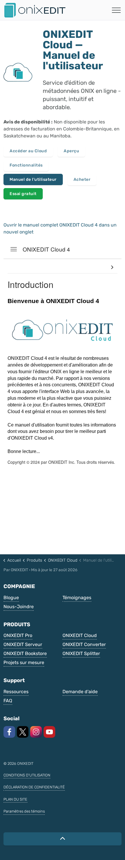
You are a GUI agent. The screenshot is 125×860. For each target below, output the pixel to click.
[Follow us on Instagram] (36, 732)
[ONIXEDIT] (34, 10)
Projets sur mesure (23, 662)
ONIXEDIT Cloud (80, 635)
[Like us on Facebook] (9, 732)
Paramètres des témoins (24, 811)
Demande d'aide (80, 691)
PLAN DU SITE (15, 799)
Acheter (82, 179)
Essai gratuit (23, 193)
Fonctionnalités (26, 165)
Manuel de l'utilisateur (33, 179)
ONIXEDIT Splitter (81, 653)
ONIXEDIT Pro (17, 635)
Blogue (11, 597)
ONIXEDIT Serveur (22, 644)
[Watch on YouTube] (49, 732)
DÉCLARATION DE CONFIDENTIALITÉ (34, 787)
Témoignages (77, 597)
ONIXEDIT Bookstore (25, 653)
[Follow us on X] (22, 732)
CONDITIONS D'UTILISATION (26, 775)
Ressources (15, 691)
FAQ (7, 700)
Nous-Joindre (18, 606)
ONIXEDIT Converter (84, 644)
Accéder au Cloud (28, 150)
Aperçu (71, 150)
